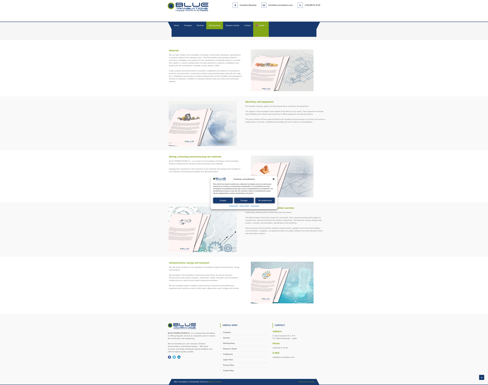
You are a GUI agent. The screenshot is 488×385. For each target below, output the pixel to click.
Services (200, 25)
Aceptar (223, 200)
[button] (273, 179)
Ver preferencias (265, 200)
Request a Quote (232, 25)
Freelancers (228, 354)
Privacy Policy (244, 206)
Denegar (244, 200)
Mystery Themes (215, 382)
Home (176, 25)
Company (188, 25)
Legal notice (255, 206)
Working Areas (214, 25)
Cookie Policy (233, 206)
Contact (247, 25)
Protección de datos (306, 382)
